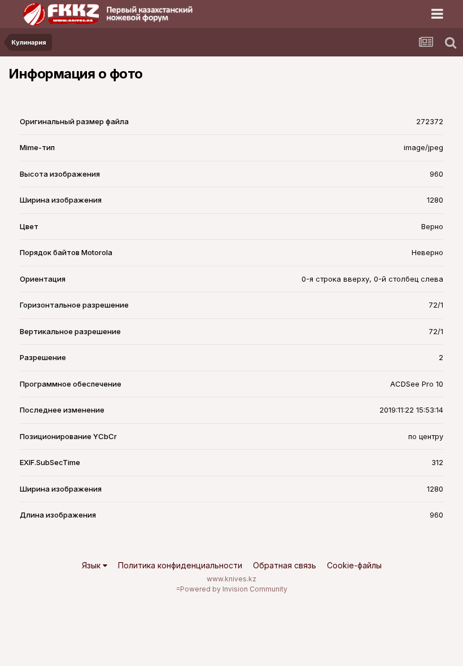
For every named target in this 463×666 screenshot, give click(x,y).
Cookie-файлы (354, 565)
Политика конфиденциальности (180, 565)
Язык (92, 565)
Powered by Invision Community (233, 589)
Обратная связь (284, 565)
